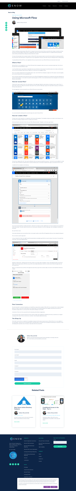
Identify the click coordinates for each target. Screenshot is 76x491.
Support (59, 1)
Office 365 (14, 15)
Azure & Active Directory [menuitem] (28, 469)
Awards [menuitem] (40, 461)
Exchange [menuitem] (26, 467)
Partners (60, 5)
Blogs (49, 5)
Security (44, 415)
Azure (22, 415)
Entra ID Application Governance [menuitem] (30, 440)
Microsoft (58, 415)
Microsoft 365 (19, 15)
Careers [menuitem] (40, 456)
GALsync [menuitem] (25, 457)
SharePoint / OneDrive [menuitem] (28, 476)
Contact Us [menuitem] (41, 458)
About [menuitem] (40, 454)
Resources (55, 5)
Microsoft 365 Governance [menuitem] (29, 443)
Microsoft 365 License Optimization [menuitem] (30, 449)
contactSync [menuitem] (26, 460)
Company (66, 5)
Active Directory (17, 415)
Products (44, 5)
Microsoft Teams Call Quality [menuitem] (44, 440)
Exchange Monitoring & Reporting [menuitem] (30, 451)
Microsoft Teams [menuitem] (27, 472)
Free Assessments (65, 1)
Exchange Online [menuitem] (27, 474)
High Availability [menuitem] (42, 446)
